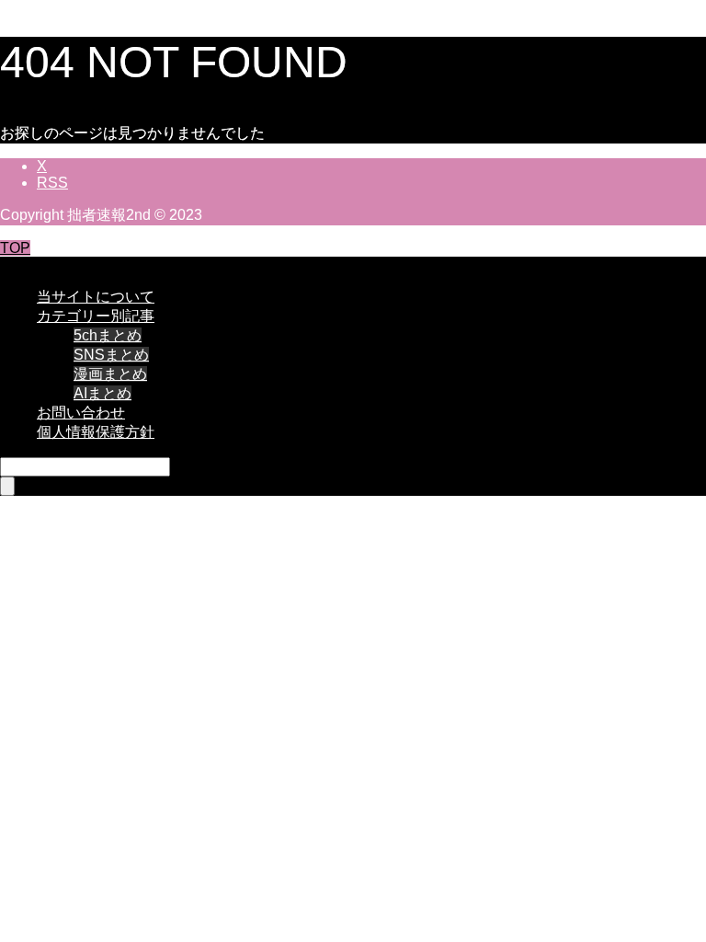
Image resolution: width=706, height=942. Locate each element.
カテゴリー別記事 (95, 316)
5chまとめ (108, 335)
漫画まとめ (110, 374)
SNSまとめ (111, 354)
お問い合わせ (81, 412)
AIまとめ (102, 393)
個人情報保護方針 (95, 432)
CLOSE (25, 264)
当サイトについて (95, 296)
